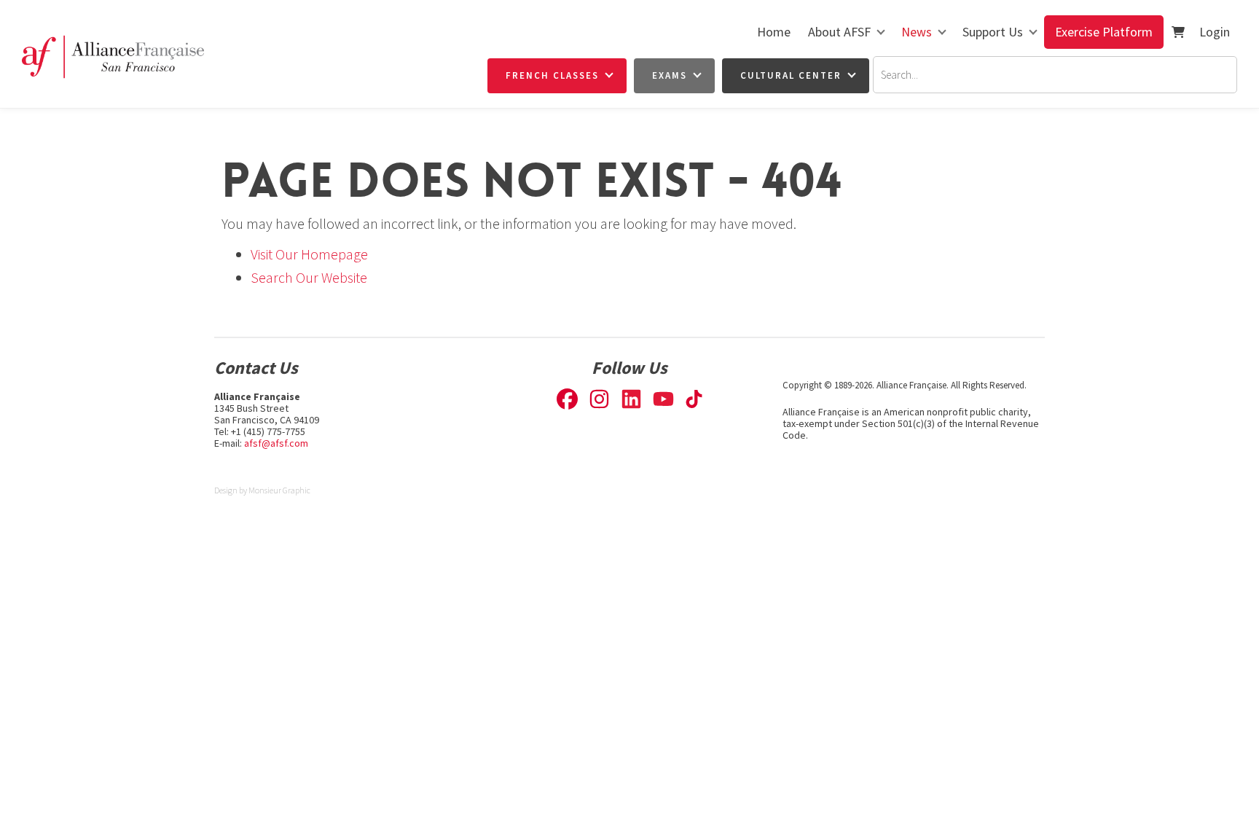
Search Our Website (309, 277)
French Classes (552, 75)
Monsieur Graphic (279, 490)
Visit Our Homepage (309, 254)
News (916, 31)
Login (1214, 31)
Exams (669, 75)
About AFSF (839, 31)
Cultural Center (791, 75)
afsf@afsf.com (276, 443)
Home (774, 31)
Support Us (992, 31)
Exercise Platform (1104, 31)
